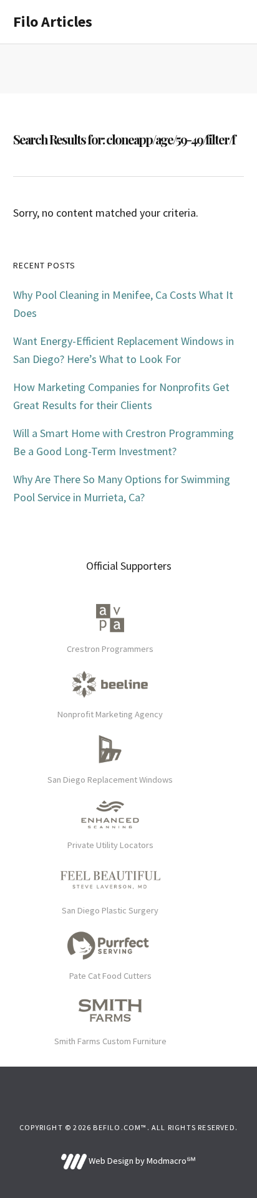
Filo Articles (52, 21)
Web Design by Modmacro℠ (141, 1160)
